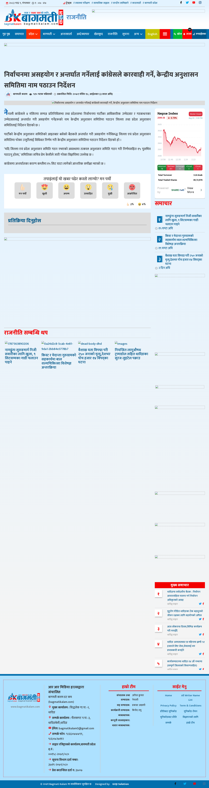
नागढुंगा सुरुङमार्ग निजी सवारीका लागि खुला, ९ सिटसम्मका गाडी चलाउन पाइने (180, 222)
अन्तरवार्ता (66, 34)
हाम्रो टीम (190, 723)
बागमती (47, 34)
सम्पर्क (168, 723)
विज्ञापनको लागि (190, 717)
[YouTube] (193, 2)
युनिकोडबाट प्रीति (168, 717)
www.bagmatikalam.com (25, 707)
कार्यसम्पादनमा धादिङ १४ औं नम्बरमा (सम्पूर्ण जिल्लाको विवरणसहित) (184, 663)
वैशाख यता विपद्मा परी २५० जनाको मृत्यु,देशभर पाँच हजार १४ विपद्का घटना (181, 261)
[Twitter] (187, 2)
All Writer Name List (190, 697)
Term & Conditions (190, 705)
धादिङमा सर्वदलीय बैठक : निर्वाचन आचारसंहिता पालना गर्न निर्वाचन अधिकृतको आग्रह (183, 596)
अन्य (137, 34)
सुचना (125, 34)
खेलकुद (98, 34)
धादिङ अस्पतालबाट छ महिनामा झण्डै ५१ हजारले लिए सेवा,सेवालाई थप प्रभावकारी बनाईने (186, 646)
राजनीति (112, 34)
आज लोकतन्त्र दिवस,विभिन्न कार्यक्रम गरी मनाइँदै (184, 628)
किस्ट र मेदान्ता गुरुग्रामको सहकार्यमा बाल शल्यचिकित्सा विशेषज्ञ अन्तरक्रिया (178, 242)
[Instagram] (200, 2)
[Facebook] (181, 2)
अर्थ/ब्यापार (83, 34)
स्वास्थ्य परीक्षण (82, 3)
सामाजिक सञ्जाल (101, 3)
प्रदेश (32, 34)
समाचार (19, 34)
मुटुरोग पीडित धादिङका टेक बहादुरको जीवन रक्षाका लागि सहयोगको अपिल (185, 613)
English (152, 34)
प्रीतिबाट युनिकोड (168, 711)
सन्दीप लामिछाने (121, 3)
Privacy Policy (169, 705)
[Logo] (24, 697)
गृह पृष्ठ (6, 34)
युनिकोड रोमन (190, 711)
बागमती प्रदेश (151, 3)
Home (168, 695)
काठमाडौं (136, 3)
